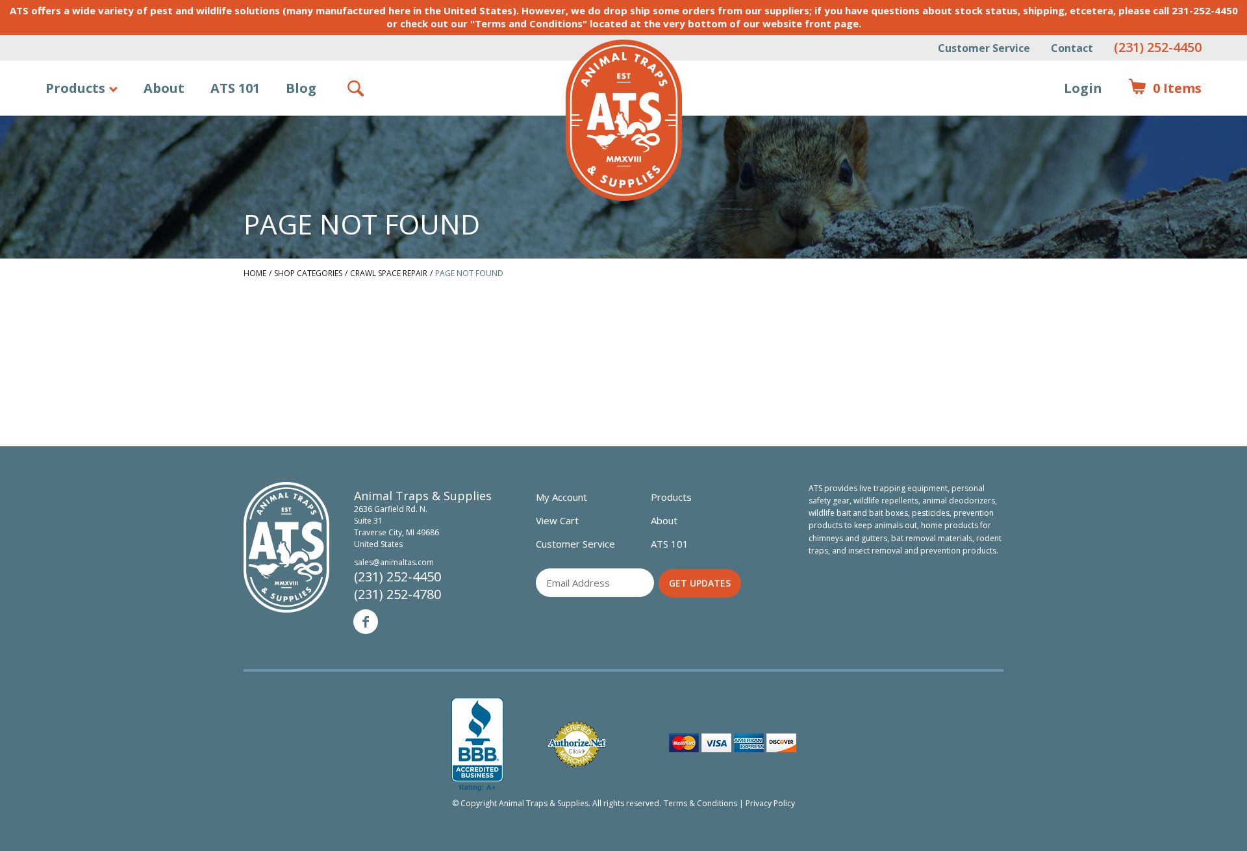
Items (1165, 88)
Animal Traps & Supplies (624, 120)
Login (1083, 88)
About (164, 88)
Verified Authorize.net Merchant (576, 744)
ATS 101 (235, 88)
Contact (1072, 48)
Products (75, 88)
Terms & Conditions (700, 803)
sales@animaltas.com (394, 562)
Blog (301, 88)
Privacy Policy (770, 803)
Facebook (365, 621)
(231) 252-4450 (1158, 47)
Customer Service (984, 48)
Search (356, 88)
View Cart (557, 520)
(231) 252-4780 (397, 594)
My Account (561, 496)
